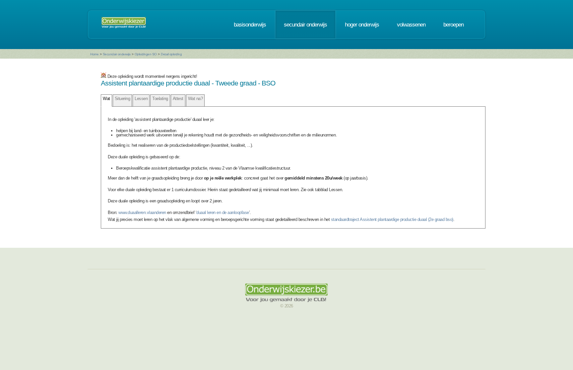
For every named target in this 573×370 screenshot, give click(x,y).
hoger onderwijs (362, 24)
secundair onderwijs (305, 24)
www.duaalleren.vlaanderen (142, 212)
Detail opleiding (171, 54)
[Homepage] (123, 24)
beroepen (453, 24)
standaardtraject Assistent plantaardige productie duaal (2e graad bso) (392, 219)
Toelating (160, 98)
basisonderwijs (250, 24)
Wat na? (195, 98)
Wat (106, 98)
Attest (178, 98)
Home (94, 54)
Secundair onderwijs (117, 54)
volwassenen (411, 24)
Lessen (141, 98)
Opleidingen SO (146, 54)
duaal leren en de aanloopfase (222, 212)
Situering (122, 98)
